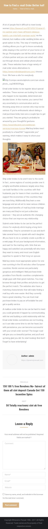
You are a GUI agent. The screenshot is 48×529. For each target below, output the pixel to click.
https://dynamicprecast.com (32, 360)
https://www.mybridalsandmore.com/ (19, 71)
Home (15, 9)
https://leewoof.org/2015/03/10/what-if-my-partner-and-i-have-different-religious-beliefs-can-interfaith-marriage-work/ (24, 32)
